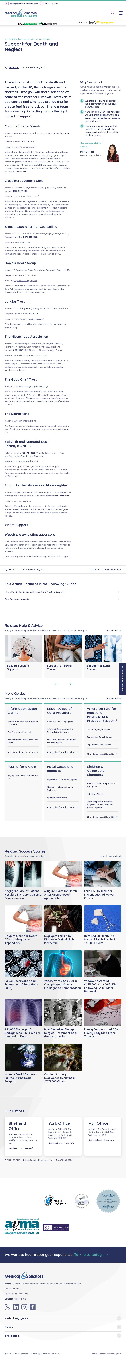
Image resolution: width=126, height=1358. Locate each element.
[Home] (6, 39)
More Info (29, 1148)
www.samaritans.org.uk (24, 421)
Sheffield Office (17, 1126)
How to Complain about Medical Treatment (23, 723)
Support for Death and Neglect (62, 779)
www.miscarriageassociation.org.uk (31, 355)
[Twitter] (8, 1307)
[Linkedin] (16, 1307)
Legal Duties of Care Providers (59, 710)
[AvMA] (22, 1227)
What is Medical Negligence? (61, 721)
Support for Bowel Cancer (99, 737)
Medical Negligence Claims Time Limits (23, 741)
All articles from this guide (21, 752)
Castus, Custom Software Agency (106, 1354)
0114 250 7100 (51, 3)
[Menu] (122, 13)
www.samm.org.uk (22, 501)
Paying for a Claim (22, 766)
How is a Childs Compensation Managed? (101, 785)
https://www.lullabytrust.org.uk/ (29, 319)
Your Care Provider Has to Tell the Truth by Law (61, 741)
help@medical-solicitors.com (24, 3)
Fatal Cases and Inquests (17, 599)
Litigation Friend (95, 794)
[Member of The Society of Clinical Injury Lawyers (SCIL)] (56, 1227)
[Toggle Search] (111, 13)
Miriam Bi (14, 67)
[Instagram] (24, 1307)
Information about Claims (22, 710)
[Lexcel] (108, 1201)
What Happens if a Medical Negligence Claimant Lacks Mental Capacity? (100, 804)
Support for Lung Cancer (99, 744)
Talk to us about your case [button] (122, 679)
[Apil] (82, 1201)
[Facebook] (33, 1307)
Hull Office (98, 1123)
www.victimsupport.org (37, 534)
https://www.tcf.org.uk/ (25, 147)
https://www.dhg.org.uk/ (25, 280)
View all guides (112, 630)
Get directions (15, 1148)
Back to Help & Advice (108, 569)
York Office (59, 1123)
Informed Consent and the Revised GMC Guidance (60, 730)
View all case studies (110, 856)
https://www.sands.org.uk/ (26, 461)
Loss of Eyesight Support (99, 729)
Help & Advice (15, 39)
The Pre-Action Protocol (19, 732)
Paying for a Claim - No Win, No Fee (23, 777)
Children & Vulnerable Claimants (96, 770)
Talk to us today (88, 1255)
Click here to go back (15, 556)
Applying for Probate (57, 797)
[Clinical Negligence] (56, 1201)
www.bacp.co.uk (22, 242)
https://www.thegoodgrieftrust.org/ (31, 386)
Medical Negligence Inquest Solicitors (60, 788)
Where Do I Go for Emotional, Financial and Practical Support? (35, 592)
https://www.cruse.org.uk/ (26, 196)
